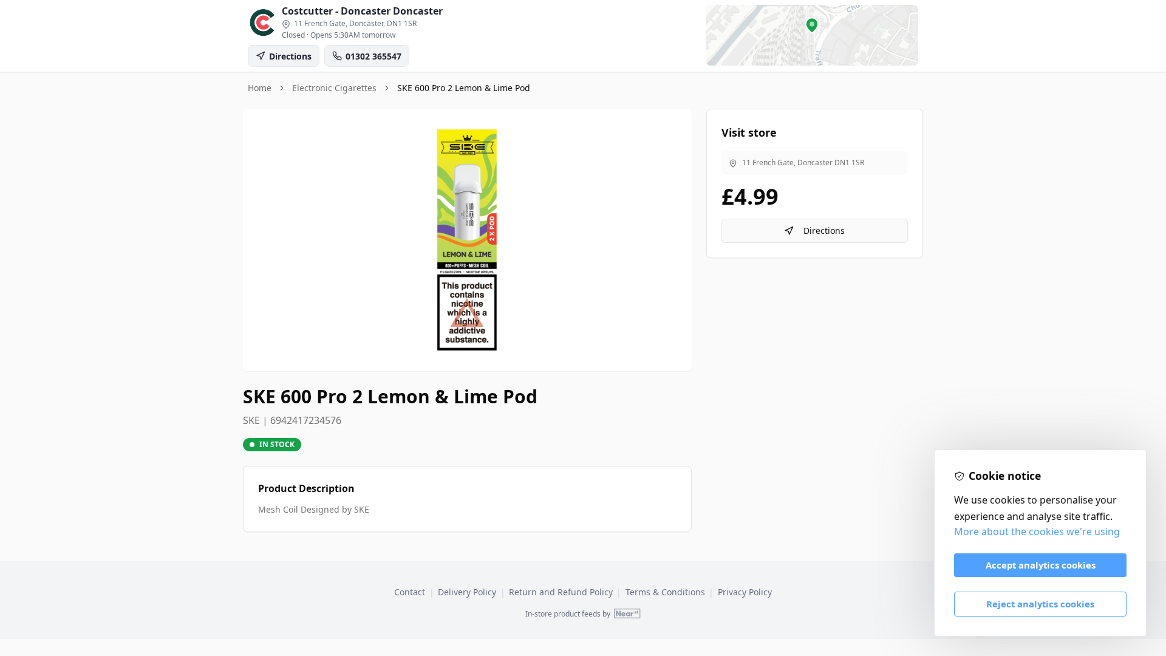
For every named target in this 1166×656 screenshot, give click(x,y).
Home (259, 88)
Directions (824, 230)
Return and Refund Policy (561, 592)
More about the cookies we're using (1037, 531)
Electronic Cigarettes (334, 88)
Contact (409, 592)
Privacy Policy (745, 592)
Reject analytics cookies (1040, 604)
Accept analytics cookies (1041, 565)
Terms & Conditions (665, 592)
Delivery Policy (467, 592)
